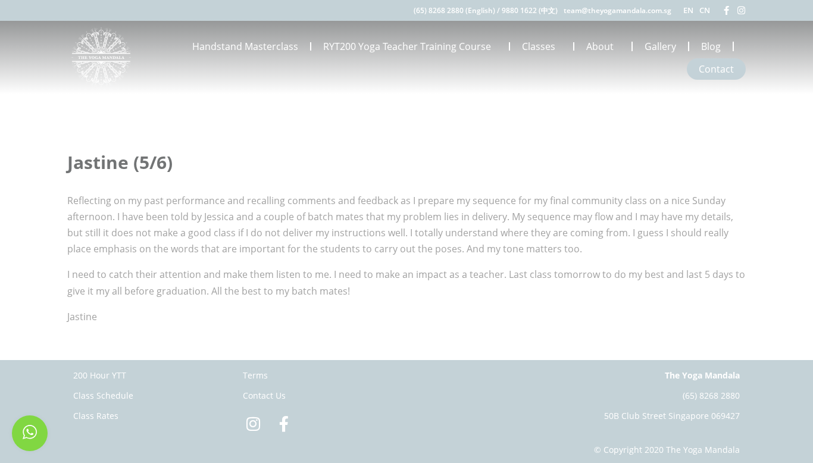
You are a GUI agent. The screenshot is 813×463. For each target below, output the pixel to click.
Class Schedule (103, 395)
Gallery (660, 46)
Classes (538, 46)
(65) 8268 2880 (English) (454, 10)
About (600, 46)
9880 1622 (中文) (530, 10)
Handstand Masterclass (245, 46)
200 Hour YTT (99, 375)
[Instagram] (741, 10)
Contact (716, 69)
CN (704, 10)
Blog (711, 46)
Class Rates (95, 415)
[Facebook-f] (726, 10)
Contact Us (264, 395)
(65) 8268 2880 (711, 395)
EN (688, 10)
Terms (255, 375)
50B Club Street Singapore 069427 (672, 415)
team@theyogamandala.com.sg (617, 10)
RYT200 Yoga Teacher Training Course (407, 46)
